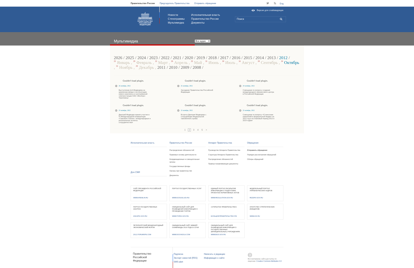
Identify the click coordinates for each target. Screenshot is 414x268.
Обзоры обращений (255, 159)
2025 (130, 57)
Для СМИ (135, 172)
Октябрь (290, 62)
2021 (177, 57)
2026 (118, 57)
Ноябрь (125, 67)
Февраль (143, 62)
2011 (161, 67)
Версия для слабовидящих (270, 10)
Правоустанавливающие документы (223, 164)
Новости (173, 15)
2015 (248, 57)
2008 (197, 67)
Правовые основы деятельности (182, 155)
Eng (281, 3)
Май (197, 62)
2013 (271, 57)
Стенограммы (176, 18)
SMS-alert (178, 262)
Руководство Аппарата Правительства (224, 150)
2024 (141, 57)
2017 (224, 57)
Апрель (180, 62)
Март (162, 62)
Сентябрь (268, 62)
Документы (198, 22)
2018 (212, 57)
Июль (229, 62)
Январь (122, 62)
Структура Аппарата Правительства (223, 155)
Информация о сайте (214, 258)
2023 (153, 57)
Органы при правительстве (180, 171)
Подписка (178, 254)
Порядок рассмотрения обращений (261, 155)
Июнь (212, 62)
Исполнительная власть (205, 15)
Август (247, 62)
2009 (185, 67)
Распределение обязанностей (181, 150)
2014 (260, 57)
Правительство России (143, 3)
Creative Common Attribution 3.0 (269, 261)
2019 (200, 57)
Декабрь (145, 67)
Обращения (252, 143)
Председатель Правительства (174, 3)
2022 (165, 57)
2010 (173, 67)
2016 (236, 57)
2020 (189, 57)
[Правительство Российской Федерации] (145, 19)
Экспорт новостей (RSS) (185, 258)
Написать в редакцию (214, 254)
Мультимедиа (176, 22)
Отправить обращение (205, 3)
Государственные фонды (179, 166)
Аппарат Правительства (220, 143)
